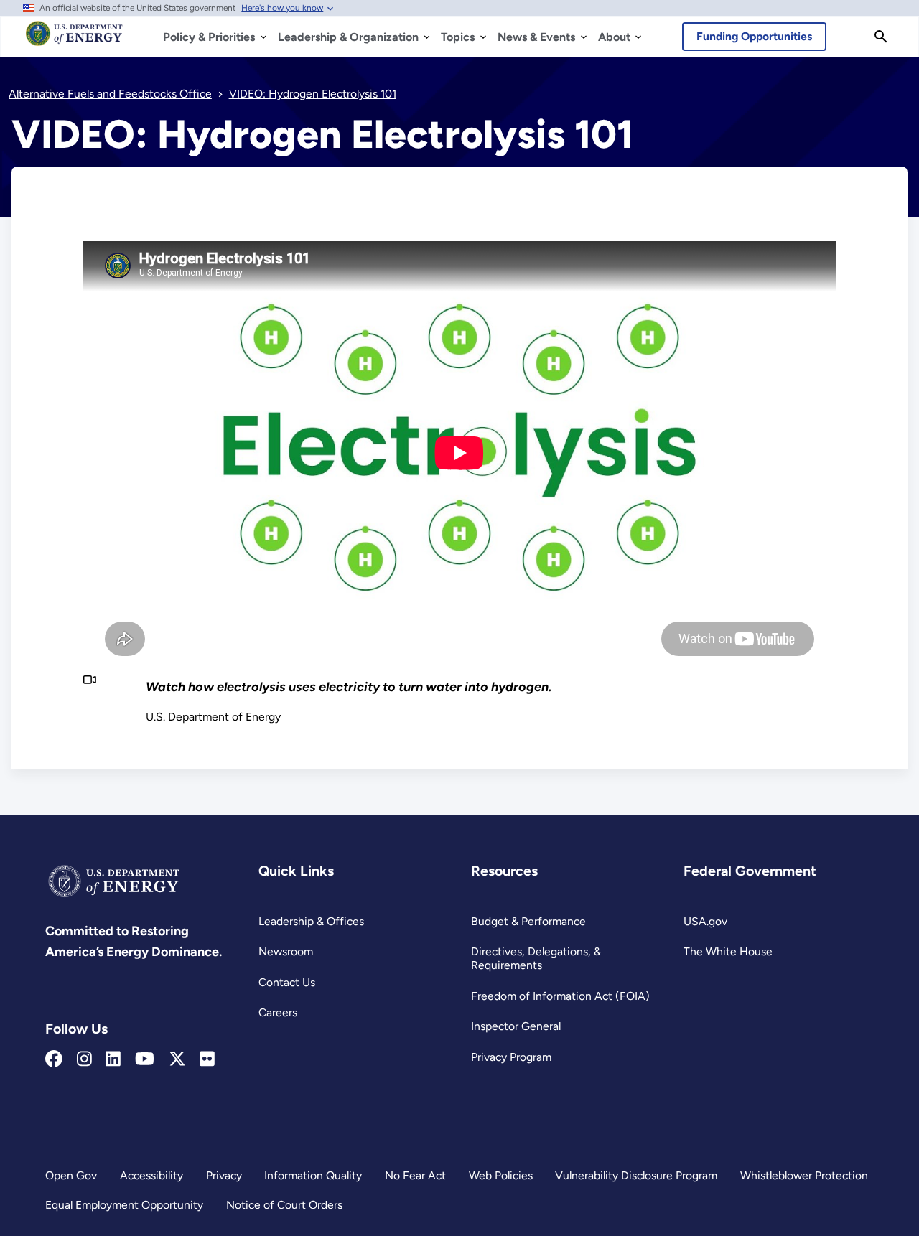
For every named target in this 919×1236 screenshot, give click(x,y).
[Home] (74, 40)
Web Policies (501, 1175)
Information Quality (313, 1175)
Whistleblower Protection (804, 1175)
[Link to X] (177, 1059)
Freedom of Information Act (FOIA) (560, 996)
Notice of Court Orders (284, 1205)
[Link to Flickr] (207, 1059)
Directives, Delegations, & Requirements (536, 958)
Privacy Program (511, 1057)
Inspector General (516, 1026)
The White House (728, 951)
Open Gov (71, 1175)
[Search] (881, 36)
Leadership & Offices (311, 921)
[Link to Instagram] (84, 1059)
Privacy (224, 1175)
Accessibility (151, 1175)
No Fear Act (415, 1175)
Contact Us (286, 982)
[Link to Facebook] (53, 1059)
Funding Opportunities (754, 36)
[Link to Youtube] (144, 1059)
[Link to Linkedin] (113, 1059)
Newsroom (285, 951)
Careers (277, 1012)
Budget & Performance (528, 921)
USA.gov (705, 921)
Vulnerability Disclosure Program (636, 1175)
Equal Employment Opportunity (124, 1205)
